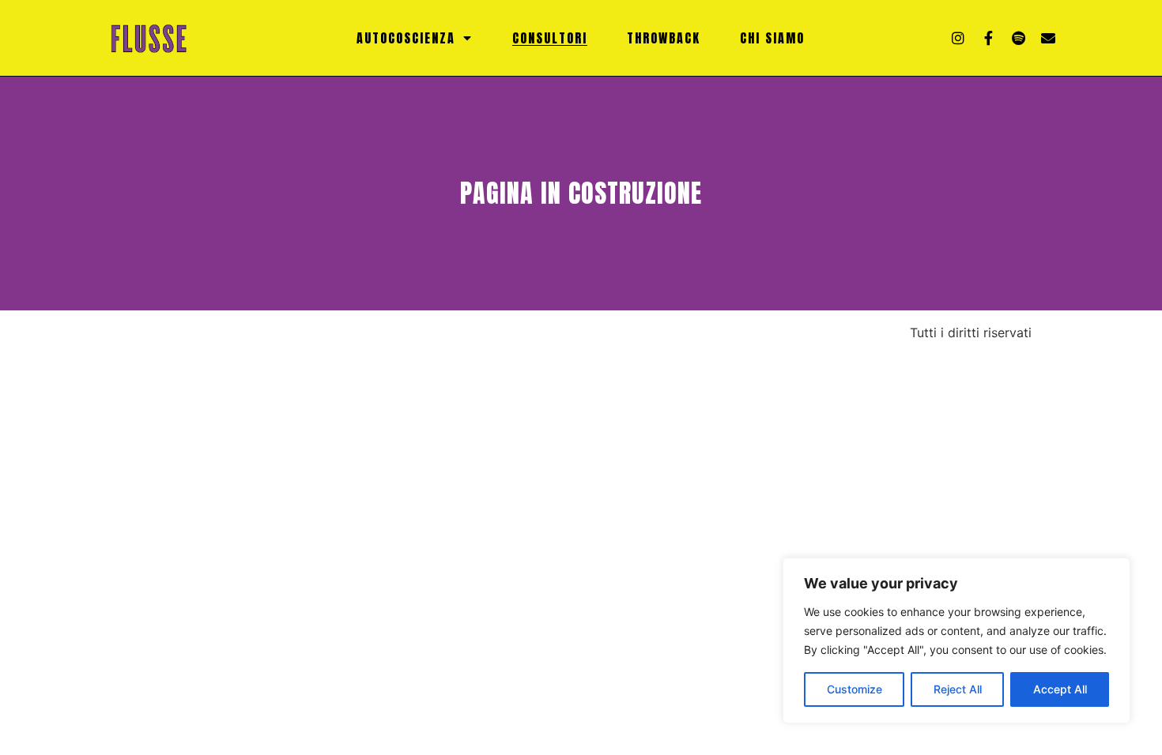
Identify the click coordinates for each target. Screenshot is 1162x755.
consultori (549, 38)
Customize (854, 689)
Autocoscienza (406, 38)
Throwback (663, 38)
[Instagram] (958, 38)
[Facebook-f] (988, 38)
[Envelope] (1048, 38)
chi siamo (772, 38)
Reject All (958, 689)
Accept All (1060, 689)
